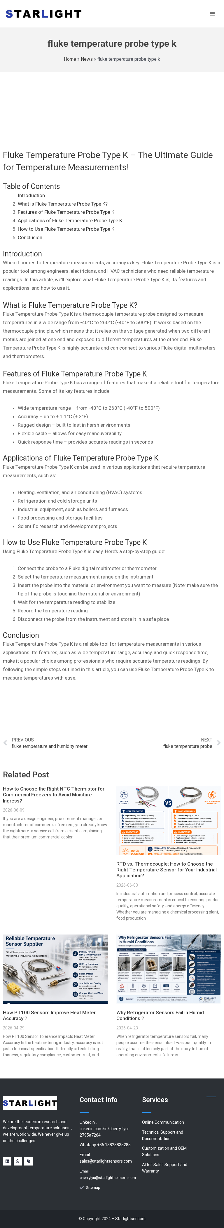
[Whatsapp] (18, 1161)
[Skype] (28, 1161)
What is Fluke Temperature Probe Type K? (63, 204)
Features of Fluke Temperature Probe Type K (66, 212)
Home (70, 59)
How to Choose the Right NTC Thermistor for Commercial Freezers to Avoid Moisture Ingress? (53, 795)
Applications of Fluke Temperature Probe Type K (70, 220)
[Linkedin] (7, 1161)
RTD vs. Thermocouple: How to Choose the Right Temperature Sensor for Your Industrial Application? (166, 870)
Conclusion (30, 237)
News (87, 59)
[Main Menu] (212, 13)
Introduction (31, 195)
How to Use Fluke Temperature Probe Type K (66, 229)
